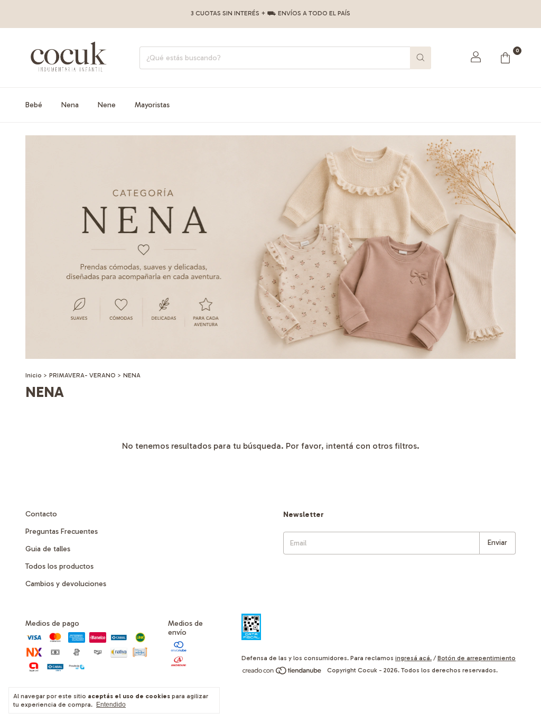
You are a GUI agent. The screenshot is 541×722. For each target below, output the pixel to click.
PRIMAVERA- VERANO (82, 375)
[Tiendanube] (282, 673)
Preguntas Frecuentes (61, 531)
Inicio (33, 375)
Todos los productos (59, 566)
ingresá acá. (413, 658)
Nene (107, 104)
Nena (70, 104)
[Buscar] (420, 58)
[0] (505, 57)
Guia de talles (47, 548)
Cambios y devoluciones (65, 583)
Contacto (41, 514)
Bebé (33, 104)
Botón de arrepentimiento (476, 658)
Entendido (111, 704)
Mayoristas (152, 104)
